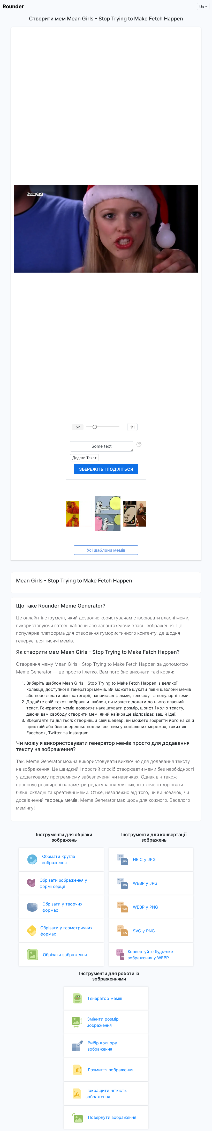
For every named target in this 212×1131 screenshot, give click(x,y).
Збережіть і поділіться (106, 469)
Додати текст (84, 457)
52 (78, 427)
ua (201, 6)
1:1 (132, 427)
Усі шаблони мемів (106, 550)
